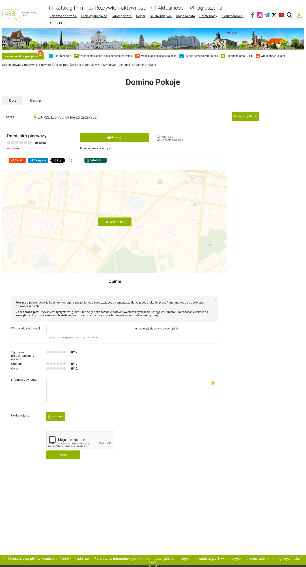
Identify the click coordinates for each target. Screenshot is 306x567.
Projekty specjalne (94, 16)
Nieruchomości (232, 16)
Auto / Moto (58, 23)
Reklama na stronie (63, 16)
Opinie (35, 100)
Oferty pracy (208, 16)
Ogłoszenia (209, 8)
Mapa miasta (185, 16)
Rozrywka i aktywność (120, 8)
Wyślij (63, 455)
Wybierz (57, 416)
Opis (13, 100)
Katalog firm (69, 8)
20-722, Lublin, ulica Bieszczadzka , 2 (67, 117)
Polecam (117, 137)
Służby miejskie (161, 16)
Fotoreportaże (122, 16)
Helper (140, 16)
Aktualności (171, 8)
